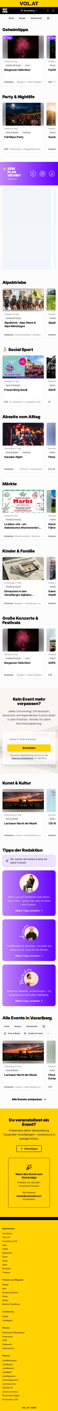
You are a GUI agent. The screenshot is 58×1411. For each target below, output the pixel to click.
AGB (4, 1340)
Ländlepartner (9, 1376)
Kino (4, 1288)
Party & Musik (14, 1033)
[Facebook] (33, 173)
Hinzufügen (31, 1148)
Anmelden (29, 747)
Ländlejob (7, 1372)
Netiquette (7, 1344)
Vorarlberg (7, 1233)
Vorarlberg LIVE (9, 1241)
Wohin (5, 1300)
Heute (11, 18)
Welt (4, 1245)
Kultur (5, 1261)
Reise (5, 1296)
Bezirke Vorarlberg (11, 1304)
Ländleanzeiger (9, 1360)
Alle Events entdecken (27, 1099)
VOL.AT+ (6, 1237)
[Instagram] (42, 173)
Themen (6, 1272)
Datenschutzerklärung (22, 758)
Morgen (22, 18)
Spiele (5, 1316)
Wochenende (36, 18)
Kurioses (6, 1268)
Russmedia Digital (10, 1395)
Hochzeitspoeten (10, 1380)
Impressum (7, 1336)
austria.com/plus (10, 1391)
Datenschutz (8, 1348)
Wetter (5, 1284)
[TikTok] (51, 173)
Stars (4, 1264)
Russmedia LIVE (10, 1399)
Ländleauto (7, 1364)
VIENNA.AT (7, 1388)
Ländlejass (7, 1320)
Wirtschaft (7, 1253)
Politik (5, 1249)
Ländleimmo (8, 1368)
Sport (4, 1257)
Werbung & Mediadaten (13, 1332)
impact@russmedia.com (29, 1196)
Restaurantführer (10, 1292)
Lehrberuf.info (9, 1384)
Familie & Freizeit (35, 1033)
